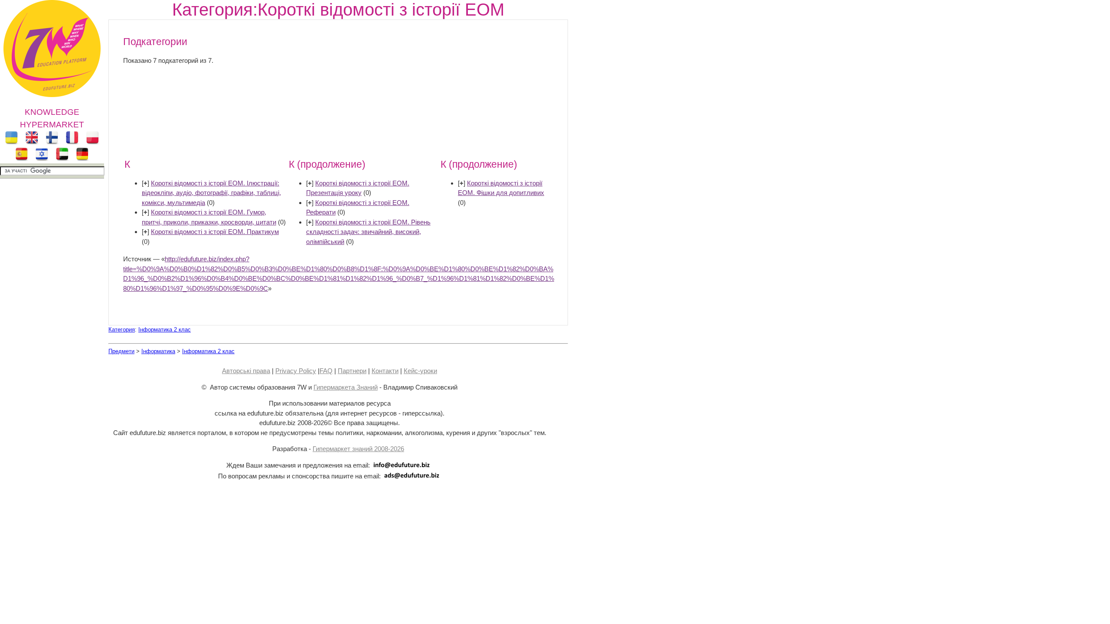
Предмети (121, 351)
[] (145, 183)
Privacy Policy (295, 370)
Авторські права (246, 370)
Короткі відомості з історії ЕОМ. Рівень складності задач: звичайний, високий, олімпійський (368, 231)
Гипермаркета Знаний (345, 387)
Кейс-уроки (420, 370)
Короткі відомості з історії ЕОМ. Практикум (215, 231)
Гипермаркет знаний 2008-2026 (358, 448)
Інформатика (158, 351)
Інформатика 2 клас (164, 329)
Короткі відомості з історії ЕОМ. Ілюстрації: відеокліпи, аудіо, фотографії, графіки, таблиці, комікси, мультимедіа (211, 192)
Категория (121, 329)
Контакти (385, 370)
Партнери (352, 370)
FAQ (326, 370)
